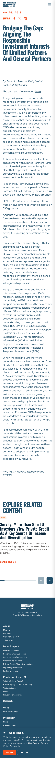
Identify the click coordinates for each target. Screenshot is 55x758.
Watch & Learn (9, 688)
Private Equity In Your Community (17, 684)
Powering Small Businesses (14, 654)
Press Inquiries (9, 725)
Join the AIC (8, 640)
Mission (6, 630)
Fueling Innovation (11, 671)
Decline (24, 752)
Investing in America (11, 650)
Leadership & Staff (11, 637)
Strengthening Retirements (15, 657)
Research (8, 701)
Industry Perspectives (12, 695)
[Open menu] (49, 4)
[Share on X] (19, 18)
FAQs (5, 691)
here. (38, 91)
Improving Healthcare (12, 667)
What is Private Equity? (13, 681)
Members (7, 633)
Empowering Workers (12, 661)
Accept (9, 752)
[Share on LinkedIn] (25, 18)
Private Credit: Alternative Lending (18, 664)
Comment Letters (10, 712)
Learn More (7, 562)
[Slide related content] (2, 580)
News (5, 722)
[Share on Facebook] (14, 18)
